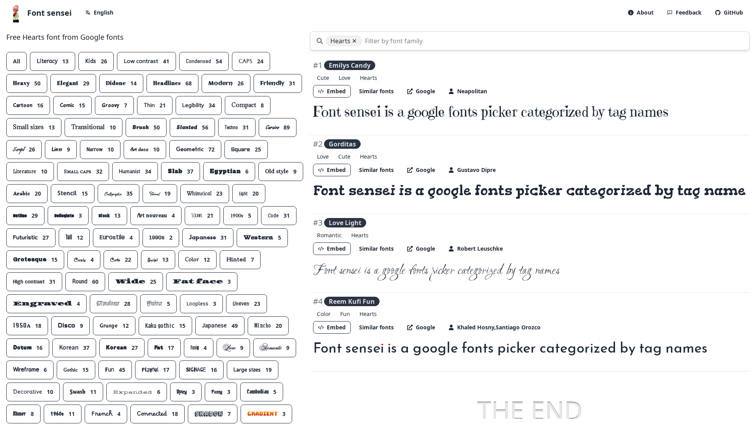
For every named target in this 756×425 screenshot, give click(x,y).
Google (425, 91)
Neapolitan (472, 91)
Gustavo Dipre (476, 170)
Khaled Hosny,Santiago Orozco (499, 327)
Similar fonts (376, 91)
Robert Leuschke (480, 248)
